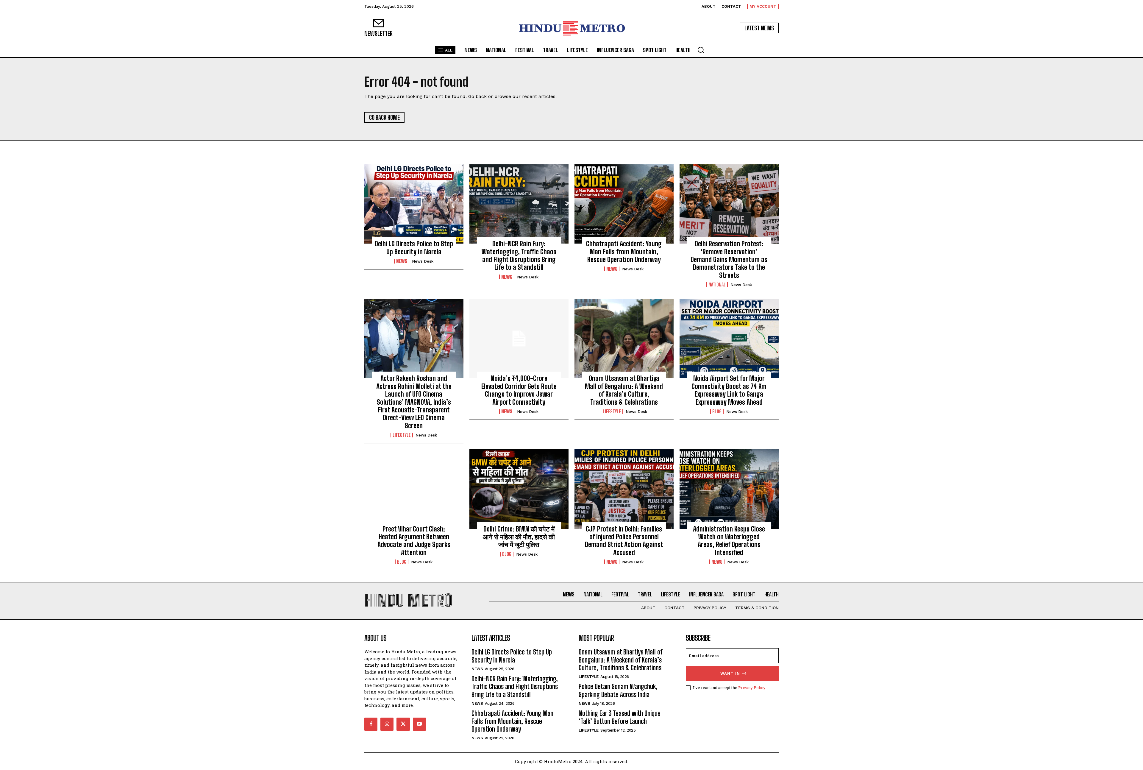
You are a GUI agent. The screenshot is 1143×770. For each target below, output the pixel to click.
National (717, 284)
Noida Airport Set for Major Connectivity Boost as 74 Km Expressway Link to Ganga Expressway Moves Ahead (728, 390)
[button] (701, 50)
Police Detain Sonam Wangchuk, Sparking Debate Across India (618, 690)
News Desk (422, 261)
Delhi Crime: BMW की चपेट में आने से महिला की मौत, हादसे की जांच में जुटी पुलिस (519, 537)
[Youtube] (419, 724)
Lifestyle (402, 435)
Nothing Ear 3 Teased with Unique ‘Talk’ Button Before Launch (619, 717)
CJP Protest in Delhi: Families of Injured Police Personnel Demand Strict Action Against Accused (624, 541)
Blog (717, 411)
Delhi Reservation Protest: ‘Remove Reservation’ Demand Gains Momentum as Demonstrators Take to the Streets (729, 259)
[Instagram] (387, 724)
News (401, 261)
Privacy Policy (751, 687)
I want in (728, 673)
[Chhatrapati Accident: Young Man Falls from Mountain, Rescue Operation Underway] (624, 204)
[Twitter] (403, 724)
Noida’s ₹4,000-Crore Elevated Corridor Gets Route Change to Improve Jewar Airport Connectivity (519, 390)
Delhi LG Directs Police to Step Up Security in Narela (414, 247)
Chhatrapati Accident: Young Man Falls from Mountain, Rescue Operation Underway (624, 252)
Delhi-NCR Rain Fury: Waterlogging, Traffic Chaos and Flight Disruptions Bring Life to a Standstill (519, 255)
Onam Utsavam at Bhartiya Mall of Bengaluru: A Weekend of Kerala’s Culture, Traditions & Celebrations (624, 390)
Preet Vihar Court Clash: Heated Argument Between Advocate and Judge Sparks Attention (413, 541)
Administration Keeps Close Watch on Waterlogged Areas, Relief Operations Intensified (729, 541)
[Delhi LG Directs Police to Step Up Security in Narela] (413, 204)
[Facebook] (370, 724)
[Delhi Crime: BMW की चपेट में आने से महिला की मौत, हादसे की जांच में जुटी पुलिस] (519, 489)
